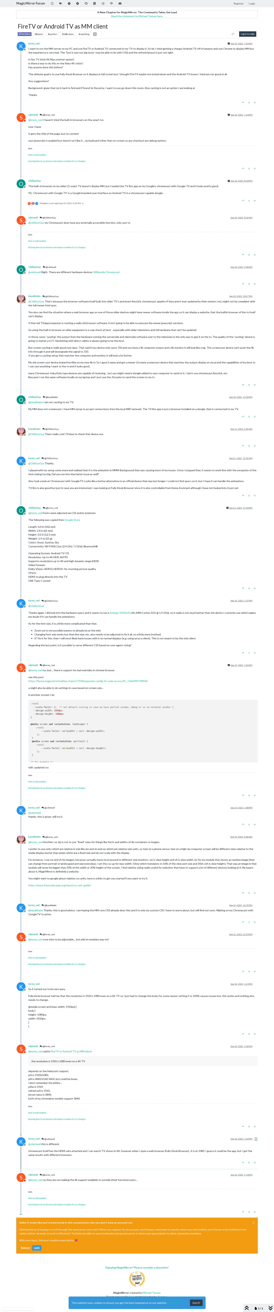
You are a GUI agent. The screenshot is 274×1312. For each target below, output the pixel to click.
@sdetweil (50, 267)
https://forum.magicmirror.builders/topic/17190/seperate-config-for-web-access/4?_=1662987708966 (88, 681)
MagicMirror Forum (30, 3)
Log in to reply (248, 33)
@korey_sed (48, 114)
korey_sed (34, 43)
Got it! (196, 1302)
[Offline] (22, 298)
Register (25, 1247)
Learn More (174, 1302)
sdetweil (33, 114)
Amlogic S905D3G (120, 612)
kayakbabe (34, 296)
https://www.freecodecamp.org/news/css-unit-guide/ (59, 885)
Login (37, 1247)
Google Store (72, 519)
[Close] (253, 1223)
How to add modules (37, 154)
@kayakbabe (51, 397)
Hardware (26, 34)
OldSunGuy (34, 180)
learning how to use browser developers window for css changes (57, 161)
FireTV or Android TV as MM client (71, 1051)
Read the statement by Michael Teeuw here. (137, 16)
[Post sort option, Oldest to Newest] (233, 34)
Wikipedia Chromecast (107, 272)
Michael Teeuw (151, 1292)
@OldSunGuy (49, 217)
